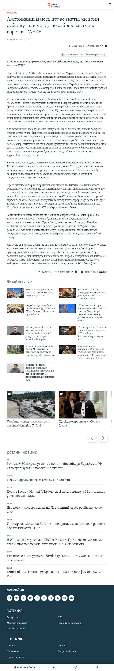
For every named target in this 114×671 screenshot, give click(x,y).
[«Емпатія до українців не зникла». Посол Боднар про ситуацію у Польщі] (15, 293)
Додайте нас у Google (24, 667)
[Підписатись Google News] (16, 598)
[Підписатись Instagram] (37, 598)
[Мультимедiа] (54, 667)
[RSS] (58, 598)
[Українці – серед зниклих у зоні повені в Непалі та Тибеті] (31, 404)
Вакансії (62, 646)
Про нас (11, 646)
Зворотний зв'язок (68, 651)
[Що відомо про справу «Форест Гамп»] (83, 404)
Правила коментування (71, 623)
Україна (12, 13)
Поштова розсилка (16, 629)
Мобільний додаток (17, 623)
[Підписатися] (71, 598)
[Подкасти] (75, 667)
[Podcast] (64, 598)
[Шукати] (97, 667)
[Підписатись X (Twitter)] (23, 598)
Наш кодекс (13, 651)
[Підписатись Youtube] (30, 598)
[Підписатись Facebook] (9, 598)
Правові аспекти (15, 657)
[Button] (75, 46)
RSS (60, 617)
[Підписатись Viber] (44, 598)
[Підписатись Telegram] (51, 598)
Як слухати (12, 617)
